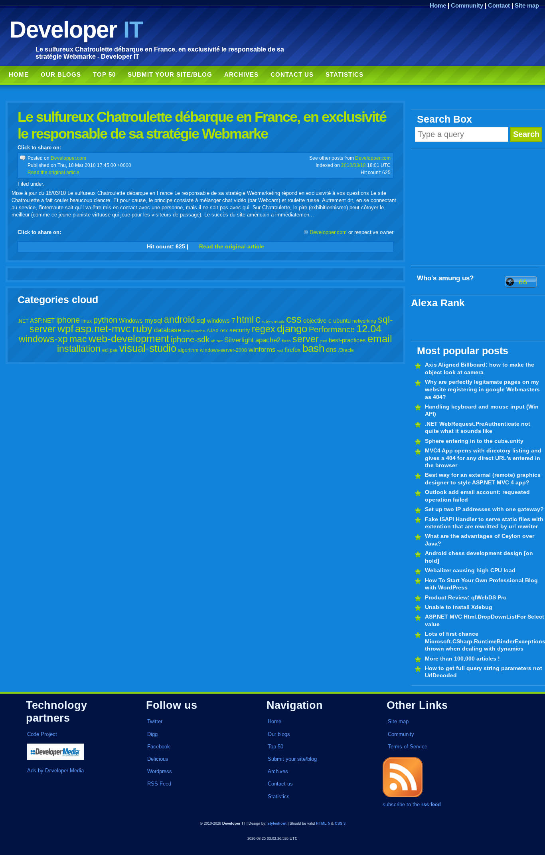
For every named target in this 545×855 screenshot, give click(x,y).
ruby (142, 329)
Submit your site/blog (170, 74)
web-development (129, 339)
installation (79, 348)
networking (364, 321)
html (245, 319)
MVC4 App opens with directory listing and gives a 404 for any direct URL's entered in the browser (483, 457)
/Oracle (346, 350)
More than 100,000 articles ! (462, 658)
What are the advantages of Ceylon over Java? (479, 540)
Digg (152, 734)
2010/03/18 (353, 165)
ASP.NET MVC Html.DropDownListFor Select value (484, 620)
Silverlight (239, 340)
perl (323, 341)
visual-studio (147, 348)
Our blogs (61, 74)
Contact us (292, 74)
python (105, 319)
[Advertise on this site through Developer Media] (77, 752)
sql (201, 320)
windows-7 (221, 320)
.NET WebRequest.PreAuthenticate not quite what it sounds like (477, 427)
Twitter (154, 721)
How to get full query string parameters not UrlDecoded (483, 672)
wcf (280, 350)
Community (467, 5)
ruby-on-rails (273, 321)
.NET (23, 321)
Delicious (157, 759)
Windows (131, 320)
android (179, 319)
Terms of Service (407, 747)
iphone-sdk (190, 339)
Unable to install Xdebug (458, 607)
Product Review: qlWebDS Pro (466, 597)
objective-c (317, 320)
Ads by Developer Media (55, 771)
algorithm (188, 350)
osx (224, 330)
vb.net (217, 341)
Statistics (344, 74)
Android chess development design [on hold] (479, 557)
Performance (332, 329)
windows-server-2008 (223, 350)
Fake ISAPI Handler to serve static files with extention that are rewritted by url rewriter (484, 523)
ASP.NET (42, 320)
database (167, 330)
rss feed (431, 804)
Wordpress (159, 771)
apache (198, 331)
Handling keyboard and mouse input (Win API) (482, 410)
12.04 (368, 329)
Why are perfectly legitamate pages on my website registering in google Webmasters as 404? (482, 389)
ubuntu (342, 320)
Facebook (158, 747)
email (379, 339)
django (292, 329)
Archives (241, 74)
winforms (262, 349)
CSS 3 (340, 823)
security (239, 330)
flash (286, 341)
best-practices (347, 340)
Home (438, 5)
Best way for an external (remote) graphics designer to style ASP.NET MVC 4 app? (483, 479)
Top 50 (104, 74)
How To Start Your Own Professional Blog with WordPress (481, 584)
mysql (153, 320)
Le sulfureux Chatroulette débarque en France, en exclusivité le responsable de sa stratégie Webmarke (202, 125)
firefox (293, 349)
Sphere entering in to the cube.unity (474, 441)
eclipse (110, 350)
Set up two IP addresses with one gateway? (484, 509)
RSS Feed (159, 784)
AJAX (213, 330)
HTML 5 (323, 823)
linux (86, 321)
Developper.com (68, 158)
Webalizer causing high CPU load (470, 570)
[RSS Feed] (403, 797)
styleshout (277, 823)
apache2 (267, 340)
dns (331, 349)
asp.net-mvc (103, 329)
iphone (68, 319)
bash (313, 348)
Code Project (42, 734)
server (305, 339)
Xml (186, 331)
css (294, 319)
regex (263, 329)
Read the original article (53, 172)
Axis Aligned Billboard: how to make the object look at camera (479, 368)
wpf (65, 329)
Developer (76, 29)
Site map (527, 5)
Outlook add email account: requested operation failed (477, 496)
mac (78, 339)
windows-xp (43, 339)
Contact (499, 5)
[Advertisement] (478, 207)
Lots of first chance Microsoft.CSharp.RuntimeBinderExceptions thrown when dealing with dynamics (485, 641)
